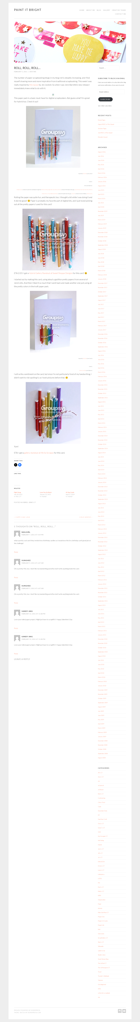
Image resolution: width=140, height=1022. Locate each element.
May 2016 (101, 364)
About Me (90, 10)
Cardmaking (101, 798)
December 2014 (102, 436)
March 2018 (101, 270)
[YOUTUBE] (124, 1011)
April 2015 (101, 419)
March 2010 (101, 677)
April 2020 (101, 207)
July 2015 (101, 406)
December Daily (102, 811)
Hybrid (25, 502)
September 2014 (103, 448)
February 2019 (102, 224)
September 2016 (103, 347)
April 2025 (101, 194)
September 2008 (103, 753)
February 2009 (102, 732)
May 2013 (101, 516)
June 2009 (101, 715)
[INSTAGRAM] (120, 1011)
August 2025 (102, 186)
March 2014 (101, 474)
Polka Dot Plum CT (103, 912)
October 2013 (102, 495)
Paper (99, 904)
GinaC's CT (101, 828)
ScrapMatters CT (103, 938)
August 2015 (102, 402)
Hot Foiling (101, 840)
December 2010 (102, 639)
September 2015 (103, 398)
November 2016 (102, 338)
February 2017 (102, 325)
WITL (99, 989)
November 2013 (102, 491)
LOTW (100, 878)
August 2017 (102, 300)
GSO (99, 832)
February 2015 (102, 427)
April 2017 (101, 317)
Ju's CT (100, 857)
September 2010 (103, 652)
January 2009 (102, 736)
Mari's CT (101, 887)
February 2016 (102, 376)
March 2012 (101, 575)
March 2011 (101, 626)
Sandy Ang (27, 611)
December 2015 (102, 385)
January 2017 (102, 330)
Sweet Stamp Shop (103, 959)
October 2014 (102, 444)
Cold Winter (85, 517)
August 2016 (102, 351)
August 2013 (102, 503)
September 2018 (103, 245)
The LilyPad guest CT (104, 967)
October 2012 (102, 546)
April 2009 (101, 724)
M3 (99, 883)
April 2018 (101, 266)
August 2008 (102, 758)
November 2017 (102, 287)
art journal (101, 785)
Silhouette (100, 946)
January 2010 (102, 686)
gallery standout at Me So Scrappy (39, 452)
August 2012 (102, 554)
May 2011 (101, 618)
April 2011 (101, 622)
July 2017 (101, 304)
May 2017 (101, 313)
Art (99, 781)
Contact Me (120, 14)
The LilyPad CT (102, 963)
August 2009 (102, 707)
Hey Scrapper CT (103, 836)
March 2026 (101, 173)
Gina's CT (101, 823)
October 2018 (102, 241)
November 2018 (102, 237)
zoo (99, 997)
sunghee (26, 560)
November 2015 (102, 389)
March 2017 (101, 321)
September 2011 (103, 601)
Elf (99, 815)
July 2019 (101, 215)
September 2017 (103, 296)
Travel (99, 972)
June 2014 (101, 461)
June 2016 (101, 359)
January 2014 (102, 482)
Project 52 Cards (103, 921)
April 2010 (101, 673)
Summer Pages (102, 128)
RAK (99, 929)
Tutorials (100, 980)
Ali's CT (100, 772)
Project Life (101, 925)
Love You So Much (46, 492)
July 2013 (101, 508)
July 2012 (101, 558)
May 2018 (101, 262)
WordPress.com (34, 1012)
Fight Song (17, 492)
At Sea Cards (70, 492)
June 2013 (101, 512)
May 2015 (101, 414)
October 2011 (102, 597)
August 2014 (102, 453)
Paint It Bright (28, 10)
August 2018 (102, 249)
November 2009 (102, 694)
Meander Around (102, 137)
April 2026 (101, 169)
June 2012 (101, 563)
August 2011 (102, 605)
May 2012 (101, 567)
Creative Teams (119, 10)
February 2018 (102, 275)
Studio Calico (101, 955)
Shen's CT (101, 942)
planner (100, 908)
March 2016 (101, 372)
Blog (99, 10)
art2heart (100, 789)
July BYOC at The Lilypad (105, 133)
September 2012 (103, 550)
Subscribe (105, 99)
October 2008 (102, 749)
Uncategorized (102, 984)
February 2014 (102, 478)
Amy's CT (101, 777)
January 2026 (102, 181)
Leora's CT (101, 870)
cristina (32, 71)
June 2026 (101, 160)
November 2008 (102, 745)
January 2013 (102, 533)
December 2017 (102, 283)
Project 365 (101, 917)
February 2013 (102, 529)
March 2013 (101, 525)
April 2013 (101, 520)
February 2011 (102, 631)
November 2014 (102, 440)
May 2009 (101, 719)
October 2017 (102, 292)
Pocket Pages (101, 120)
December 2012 (102, 537)
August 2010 (102, 656)
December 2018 (102, 232)
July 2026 (101, 156)
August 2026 (102, 152)
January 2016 (102, 381)
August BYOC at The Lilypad (106, 124)
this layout (34, 84)
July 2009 (101, 711)
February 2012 (102, 580)
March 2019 (101, 220)
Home (82, 10)
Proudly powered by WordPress (27, 1010)
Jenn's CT (32, 502)
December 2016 (102, 334)
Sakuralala (101, 934)
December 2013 (102, 486)
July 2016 (101, 355)
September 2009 (103, 702)
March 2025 (101, 198)
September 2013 (103, 499)
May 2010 (101, 669)
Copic (99, 806)
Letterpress (101, 874)
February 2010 (102, 681)
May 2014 (101, 465)
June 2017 (101, 308)
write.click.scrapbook (104, 993)
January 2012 (102, 584)
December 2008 (102, 741)
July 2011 (101, 609)
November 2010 (102, 643)
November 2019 (102, 211)
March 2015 (101, 423)
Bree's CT (101, 794)
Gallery (106, 10)
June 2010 (101, 664)
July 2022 (101, 203)
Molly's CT (101, 891)
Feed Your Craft (102, 819)
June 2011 (101, 614)
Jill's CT (100, 853)
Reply (16, 552)
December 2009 (102, 690)
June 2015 (101, 410)
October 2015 (102, 393)
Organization (101, 900)
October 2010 (102, 647)
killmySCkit (101, 861)
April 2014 (101, 469)
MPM (99, 895)
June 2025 (101, 190)
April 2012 (101, 571)
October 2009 (102, 698)
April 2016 (101, 368)
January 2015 (102, 431)
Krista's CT (101, 866)
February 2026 (102, 177)
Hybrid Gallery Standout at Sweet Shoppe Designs (50, 273)
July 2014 (101, 457)
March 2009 (101, 728)
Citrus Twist (101, 802)
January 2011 (102, 635)
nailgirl (26, 532)
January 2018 (102, 279)
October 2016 (102, 342)
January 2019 (102, 228)
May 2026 (101, 164)
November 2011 (102, 592)
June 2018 (101, 258)
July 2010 (101, 660)
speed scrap (101, 950)
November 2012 (102, 542)
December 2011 (102, 588)
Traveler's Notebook (103, 976)
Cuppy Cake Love (22, 517)
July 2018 (101, 253)
